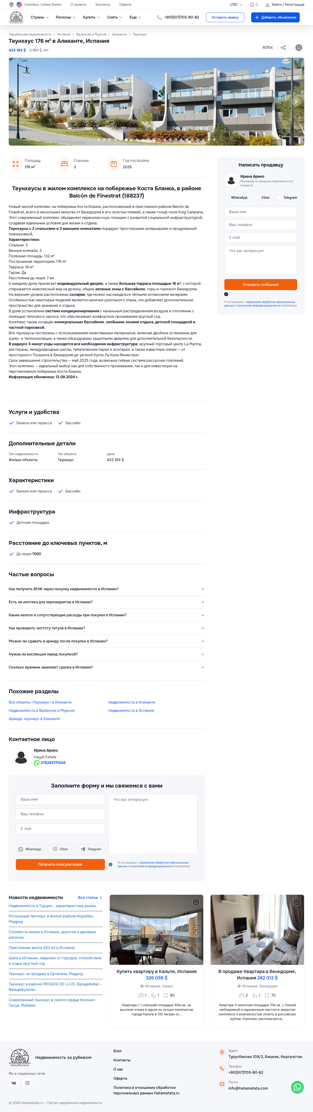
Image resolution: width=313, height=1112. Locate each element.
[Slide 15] (175, 139)
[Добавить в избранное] (298, 47)
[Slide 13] (164, 139)
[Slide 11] (153, 139)
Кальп (167, 986)
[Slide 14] (170, 139)
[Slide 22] (214, 139)
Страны (37, 17)
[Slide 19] (197, 139)
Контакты (103, 5)
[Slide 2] (104, 139)
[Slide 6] (126, 139)
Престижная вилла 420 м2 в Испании (42, 947)
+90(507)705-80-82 (245, 1072)
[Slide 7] (131, 139)
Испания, (153, 986)
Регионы (63, 17)
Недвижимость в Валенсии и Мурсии (42, 710)
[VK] (14, 1083)
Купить (89, 17)
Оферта (125, 5)
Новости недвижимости (36, 897)
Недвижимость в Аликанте (131, 702)
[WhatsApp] (297, 1087)
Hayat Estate (45, 757)
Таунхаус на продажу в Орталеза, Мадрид (46, 973)
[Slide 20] (203, 139)
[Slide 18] (192, 139)
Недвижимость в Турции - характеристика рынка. (52, 905)
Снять (112, 17)
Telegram (290, 198)
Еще (133, 17)
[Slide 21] (208, 139)
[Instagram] (27, 1083)
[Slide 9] (142, 139)
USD (234, 4)
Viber (265, 198)
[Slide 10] (148, 139)
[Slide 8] (137, 139)
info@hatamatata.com (248, 1088)
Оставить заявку (225, 17)
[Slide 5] (120, 139)
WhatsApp (239, 198)
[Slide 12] (159, 139)
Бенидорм (268, 986)
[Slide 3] (109, 139)
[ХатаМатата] (20, 1057)
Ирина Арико (46, 750)
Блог (117, 1051)
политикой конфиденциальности (152, 866)
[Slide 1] (98, 139)
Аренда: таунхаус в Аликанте (34, 718)
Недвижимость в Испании (131, 710)
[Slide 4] (115, 139)
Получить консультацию (60, 864)
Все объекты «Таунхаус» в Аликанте (40, 702)
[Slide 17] (186, 139)
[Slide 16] (181, 139)
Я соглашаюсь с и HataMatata (154, 864)
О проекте (78, 5)
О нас (118, 1069)
